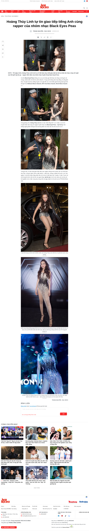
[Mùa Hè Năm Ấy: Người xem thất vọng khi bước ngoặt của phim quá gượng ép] (61, 472)
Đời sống (6, 11)
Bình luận (2, 53)
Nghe (2, 41)
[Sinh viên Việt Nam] (83, 502)
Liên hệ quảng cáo (26, 512)
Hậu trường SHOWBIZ (42, 11)
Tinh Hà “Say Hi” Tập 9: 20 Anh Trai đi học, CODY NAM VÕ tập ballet (11, 441)
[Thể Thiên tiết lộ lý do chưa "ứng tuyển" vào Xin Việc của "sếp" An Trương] (37, 472)
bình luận (51, 37)
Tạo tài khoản (32, 406)
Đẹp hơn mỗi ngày (32, 11)
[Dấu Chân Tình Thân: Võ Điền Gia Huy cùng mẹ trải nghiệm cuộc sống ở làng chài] (61, 433)
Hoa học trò (5, 500)
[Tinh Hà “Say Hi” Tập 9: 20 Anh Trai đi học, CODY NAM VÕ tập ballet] (12, 433)
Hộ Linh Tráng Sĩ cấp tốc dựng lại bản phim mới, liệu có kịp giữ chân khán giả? (11, 462)
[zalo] (70, 516)
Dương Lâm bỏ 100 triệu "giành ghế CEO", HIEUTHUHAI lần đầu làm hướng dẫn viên (60, 462)
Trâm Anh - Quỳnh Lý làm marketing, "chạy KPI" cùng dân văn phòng (12, 482)
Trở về (2, 57)
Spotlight (74, 11)
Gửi (63, 413)
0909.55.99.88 (25, 514)
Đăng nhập (23, 406)
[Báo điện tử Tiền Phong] (72, 502)
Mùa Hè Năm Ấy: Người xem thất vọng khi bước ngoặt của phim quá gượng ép (60, 482)
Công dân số (25, 508)
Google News (87, 16)
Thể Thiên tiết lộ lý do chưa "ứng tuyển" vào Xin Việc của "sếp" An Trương (35, 482)
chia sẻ (38, 37)
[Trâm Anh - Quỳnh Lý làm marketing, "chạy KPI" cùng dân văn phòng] (12, 472)
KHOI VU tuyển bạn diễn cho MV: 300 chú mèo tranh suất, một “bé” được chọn (37, 462)
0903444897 (43, 514)
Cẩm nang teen (77, 506)
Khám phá (12, 11)
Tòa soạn (3, 512)
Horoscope (81, 11)
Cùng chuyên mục (9, 424)
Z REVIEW (68, 11)
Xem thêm (87, 11)
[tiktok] (66, 516)
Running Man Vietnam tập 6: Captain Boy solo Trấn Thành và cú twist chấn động (36, 442)
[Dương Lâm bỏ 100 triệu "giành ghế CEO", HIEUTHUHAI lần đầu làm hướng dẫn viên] (61, 453)
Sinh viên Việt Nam (59, 1)
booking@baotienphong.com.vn (29, 515)
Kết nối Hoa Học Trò (47, 508)
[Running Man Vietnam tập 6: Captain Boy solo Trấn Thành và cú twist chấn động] (37, 433)
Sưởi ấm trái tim (56, 506)
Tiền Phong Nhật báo (47, 1)
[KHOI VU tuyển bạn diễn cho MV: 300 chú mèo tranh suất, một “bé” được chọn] (37, 453)
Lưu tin (2, 49)
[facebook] (84, 1)
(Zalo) (30, 514)
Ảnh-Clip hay (60, 11)
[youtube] (87, 1)
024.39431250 (6, 517)
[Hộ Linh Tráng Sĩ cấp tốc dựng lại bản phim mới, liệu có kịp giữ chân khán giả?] (12, 453)
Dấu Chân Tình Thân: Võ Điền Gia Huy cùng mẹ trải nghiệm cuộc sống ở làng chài (61, 442)
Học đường (23, 11)
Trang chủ (2, 11)
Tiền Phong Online (35, 1)
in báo (47, 37)
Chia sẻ (2, 45)
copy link (44, 37)
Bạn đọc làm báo (9, 527)
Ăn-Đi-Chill (53, 11)
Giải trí (18, 11)
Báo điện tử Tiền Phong (44, 6)
